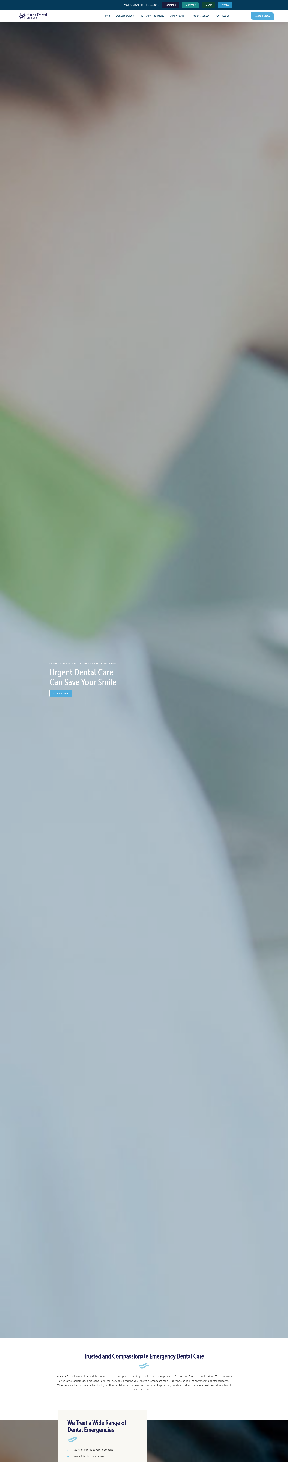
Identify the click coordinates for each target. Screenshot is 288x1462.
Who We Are (177, 16)
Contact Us (223, 16)
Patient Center (200, 16)
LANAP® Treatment (152, 16)
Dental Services (125, 16)
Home (106, 16)
